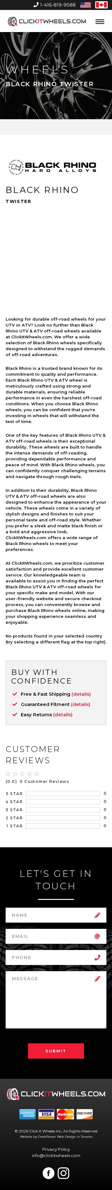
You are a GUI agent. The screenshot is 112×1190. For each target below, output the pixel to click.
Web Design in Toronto (74, 1137)
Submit (56, 1051)
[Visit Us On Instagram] (63, 1173)
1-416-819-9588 (58, 5)
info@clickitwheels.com (56, 1155)
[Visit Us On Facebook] (48, 1173)
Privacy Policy (56, 1149)
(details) (81, 694)
